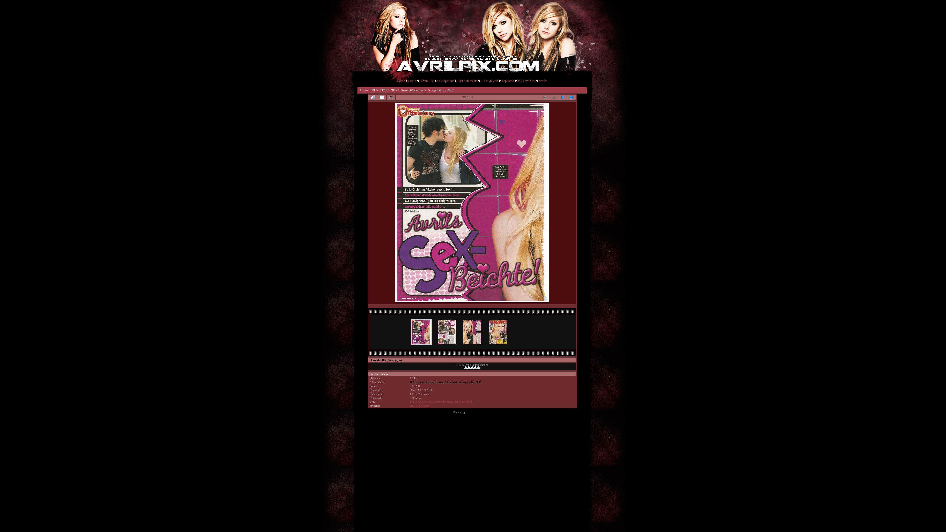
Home (401, 81)
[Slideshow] (391, 97)
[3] (472, 367)
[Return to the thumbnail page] (372, 97)
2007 (393, 90)
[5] (478, 367)
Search (543, 81)
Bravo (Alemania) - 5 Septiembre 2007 (427, 90)
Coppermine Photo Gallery (479, 412)
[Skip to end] (571, 97)
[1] (465, 367)
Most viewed (489, 81)
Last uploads (445, 81)
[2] (469, 367)
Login (412, 81)
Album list (427, 81)
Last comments (467, 81)
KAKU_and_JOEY (421, 382)
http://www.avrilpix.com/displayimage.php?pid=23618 (441, 401)
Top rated (508, 81)
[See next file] (562, 97)
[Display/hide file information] (381, 97)
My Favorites (526, 81)
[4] (475, 367)
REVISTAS (379, 90)
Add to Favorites (419, 405)
